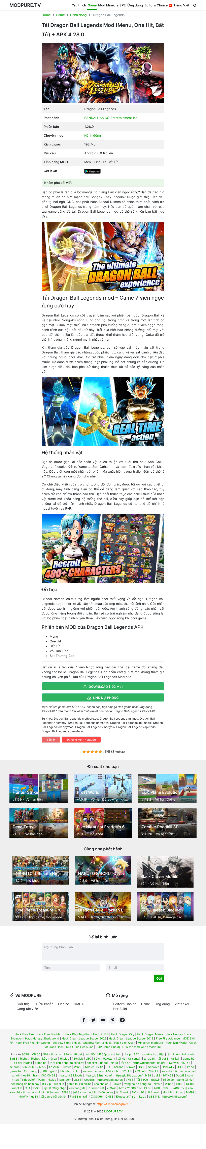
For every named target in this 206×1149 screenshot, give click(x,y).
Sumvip (66, 1067)
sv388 (37, 1088)
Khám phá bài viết (58, 183)
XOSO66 (97, 1096)
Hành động (78, 15)
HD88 (180, 1067)
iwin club (188, 1054)
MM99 (190, 1092)
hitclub (64, 1071)
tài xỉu (122, 1058)
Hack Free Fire (24, 1034)
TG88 (41, 1079)
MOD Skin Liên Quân (79, 1047)
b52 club (112, 1071)
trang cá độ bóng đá (137, 1084)
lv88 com (65, 1079)
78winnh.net (96, 1088)
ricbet (104, 1062)
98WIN (24, 1096)
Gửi (159, 978)
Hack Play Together (78, 1034)
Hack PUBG (100, 1034)
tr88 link (154, 1096)
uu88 (34, 1096)
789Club (77, 1058)
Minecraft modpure (150, 1042)
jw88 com (79, 1092)
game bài (41, 1062)
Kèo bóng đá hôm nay (25, 1084)
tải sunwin (134, 1058)
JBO (88, 1058)
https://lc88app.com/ (128, 1075)
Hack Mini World (176, 1042)
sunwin (130, 1067)
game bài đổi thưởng (23, 1071)
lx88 (148, 1075)
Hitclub (64, 1058)
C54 (27, 1088)
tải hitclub (173, 1054)
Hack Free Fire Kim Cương (32, 1042)
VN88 (129, 1079)
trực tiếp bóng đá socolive (67, 1062)
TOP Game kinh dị (108, 1047)
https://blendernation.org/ (150, 1062)
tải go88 (149, 1058)
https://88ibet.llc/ (23, 1079)
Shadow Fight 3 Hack (97, 1042)
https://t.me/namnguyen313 (115, 1104)
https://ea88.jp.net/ (110, 1079)
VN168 (185, 1062)
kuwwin (155, 1079)
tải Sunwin (122, 1092)
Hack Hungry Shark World (42, 1038)
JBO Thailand (115, 1067)
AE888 (66, 1092)
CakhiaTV (168, 1067)
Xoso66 (54, 1067)
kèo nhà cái (49, 1058)
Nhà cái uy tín (52, 1054)
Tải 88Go (142, 1079)
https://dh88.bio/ (130, 1088)
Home (46, 15)
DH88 (190, 1084)
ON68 (109, 1096)
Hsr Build (120, 1009)
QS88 (141, 1067)
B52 (136, 1054)
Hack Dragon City (122, 1034)
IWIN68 (168, 1075)
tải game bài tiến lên (54, 1096)
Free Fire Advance (168, 1038)
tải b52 (125, 1062)
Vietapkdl (182, 1004)
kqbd (190, 1067)
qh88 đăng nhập (55, 1088)
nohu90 (90, 1054)
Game (92, 5)
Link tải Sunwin (49, 1092)
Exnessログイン (126, 1096)
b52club (168, 1079)
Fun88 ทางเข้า (79, 1096)
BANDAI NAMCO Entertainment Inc (110, 118)
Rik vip (46, 1084)
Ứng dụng (135, 5)
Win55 (78, 1067)
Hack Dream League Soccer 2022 (84, 1038)
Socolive (153, 1067)
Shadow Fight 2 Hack (67, 1042)
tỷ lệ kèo (187, 1088)
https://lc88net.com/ (98, 1075)
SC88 (25, 1054)
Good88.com (184, 1075)
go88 (43, 1071)
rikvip (127, 1054)
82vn (97, 1058)
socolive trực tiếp (152, 1054)
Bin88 (14, 1058)
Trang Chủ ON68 (44, 1075)
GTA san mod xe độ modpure (141, 1047)
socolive (92, 1062)
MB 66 (36, 1054)
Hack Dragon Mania (150, 1034)
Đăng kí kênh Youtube (81, 739)
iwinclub (59, 1084)
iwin (118, 1054)
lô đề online (105, 1092)
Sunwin (174, 1062)
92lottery (109, 1058)
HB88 (179, 1084)
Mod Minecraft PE (112, 5)
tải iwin (175, 1058)
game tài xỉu (184, 1079)
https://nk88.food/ (70, 1075)
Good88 (89, 1079)
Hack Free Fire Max (49, 1034)
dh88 (166, 1088)
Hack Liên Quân (124, 1042)
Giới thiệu (24, 1004)
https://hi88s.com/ (174, 1096)
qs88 (157, 1075)
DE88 (147, 1088)
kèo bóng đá (77, 1088)
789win (111, 1088)
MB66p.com (105, 1054)
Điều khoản (44, 1004)
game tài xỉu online (79, 1084)
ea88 (26, 1075)
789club (140, 1071)
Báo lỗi (51, 739)
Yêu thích (79, 5)
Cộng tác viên (27, 1009)
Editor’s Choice (156, 5)
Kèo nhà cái (101, 1084)
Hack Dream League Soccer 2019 (131, 1038)
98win (68, 1054)
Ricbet (24, 1058)
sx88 (175, 1088)
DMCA (79, 1004)
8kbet (78, 1054)
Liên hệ (63, 1004)
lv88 (157, 1088)
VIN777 (41, 1067)
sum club (28, 1067)
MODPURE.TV (25, 5)
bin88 (114, 1062)
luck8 (92, 1092)
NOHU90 (138, 1092)
